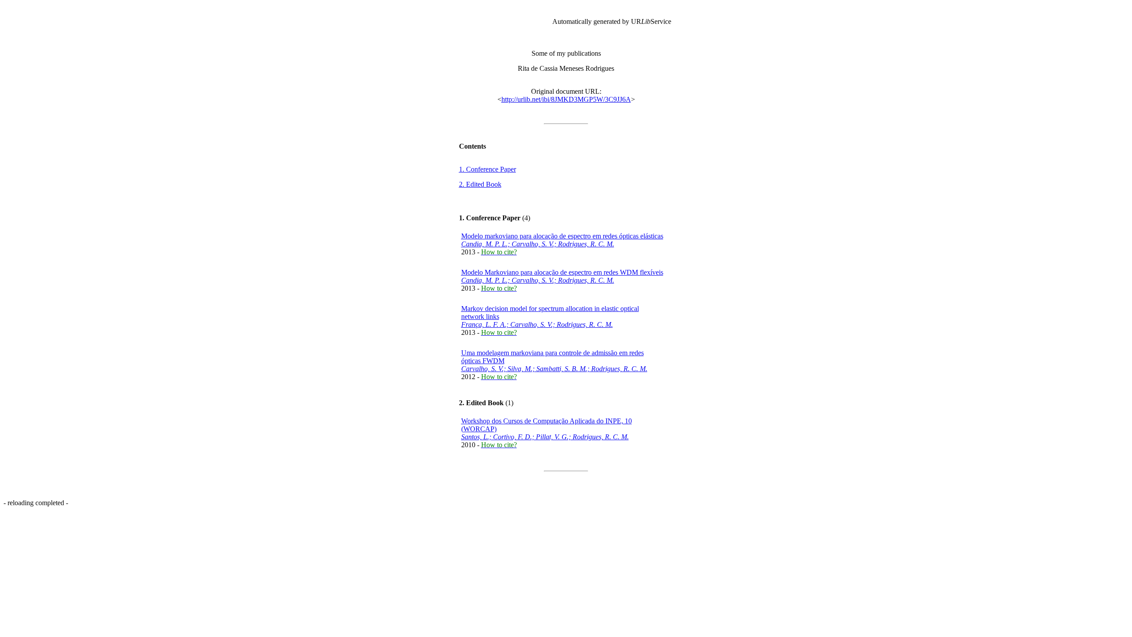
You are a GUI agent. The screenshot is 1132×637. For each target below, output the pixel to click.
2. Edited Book (480, 184)
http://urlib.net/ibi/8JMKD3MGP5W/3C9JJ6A (566, 99)
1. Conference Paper (487, 169)
